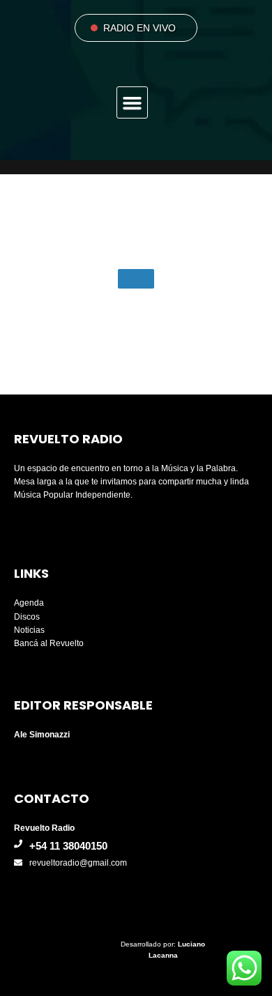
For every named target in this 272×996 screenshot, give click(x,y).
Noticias (29, 630)
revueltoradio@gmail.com (78, 863)
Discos (27, 617)
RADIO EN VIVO (139, 27)
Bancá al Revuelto (49, 643)
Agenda (29, 603)
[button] (132, 102)
